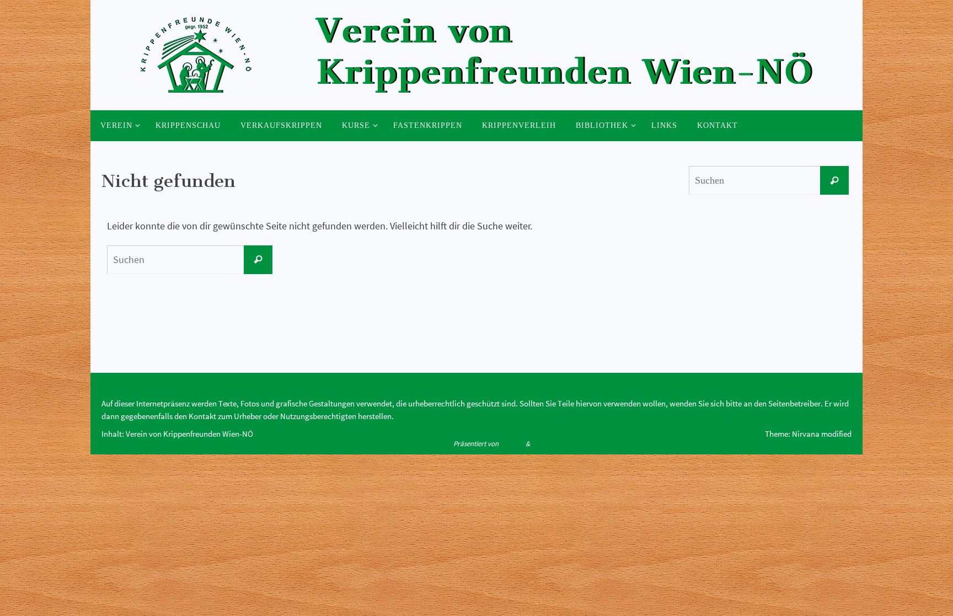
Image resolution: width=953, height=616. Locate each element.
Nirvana (512, 443)
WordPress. (548, 443)
